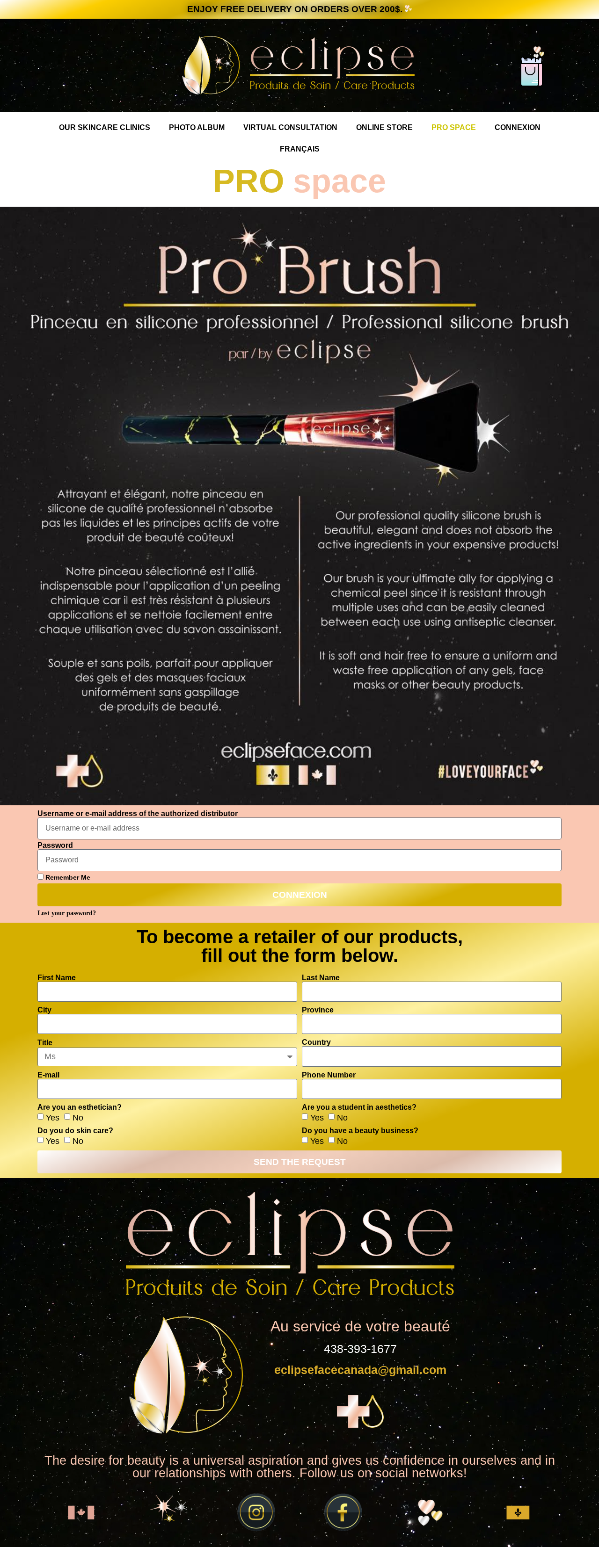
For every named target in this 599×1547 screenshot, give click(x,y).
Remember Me (67, 877)
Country (316, 1042)
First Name (56, 978)
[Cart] (531, 73)
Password (55, 845)
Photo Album (197, 127)
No (78, 1117)
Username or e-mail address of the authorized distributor (137, 813)
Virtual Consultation (290, 127)
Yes (52, 1117)
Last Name (321, 978)
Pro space (453, 127)
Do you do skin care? (75, 1131)
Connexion (518, 127)
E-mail (48, 1075)
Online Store (384, 127)
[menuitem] (299, 149)
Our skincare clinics (104, 127)
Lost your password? (66, 913)
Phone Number (329, 1075)
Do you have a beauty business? (360, 1131)
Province (318, 1010)
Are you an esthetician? (79, 1107)
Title (44, 1043)
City (44, 1010)
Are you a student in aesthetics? (359, 1107)
